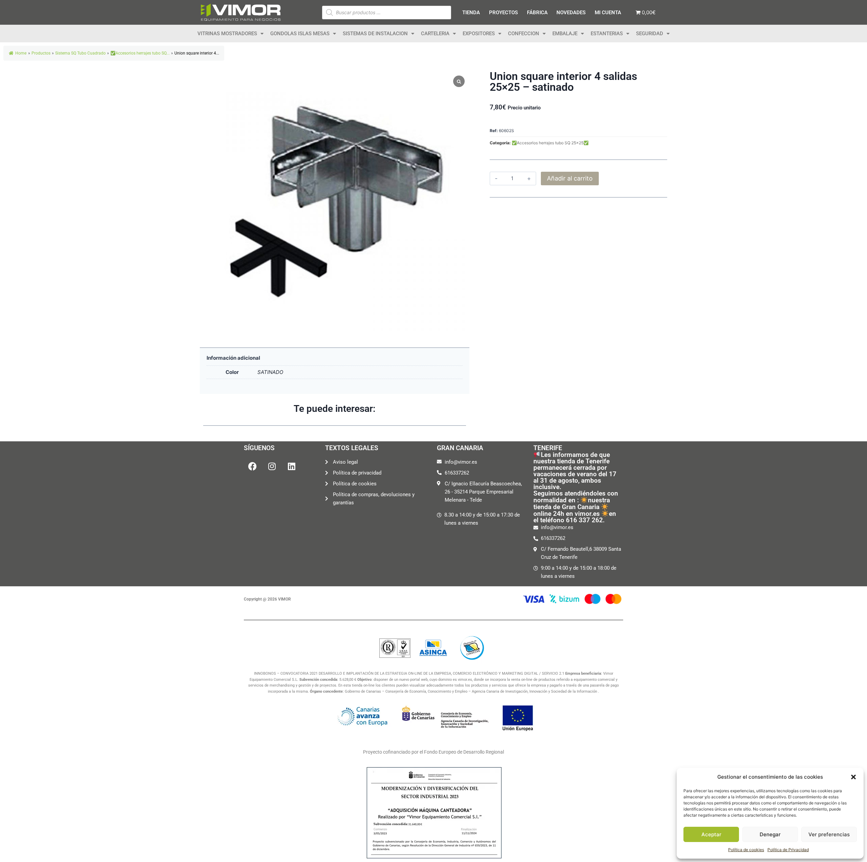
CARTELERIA (435, 33)
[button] (853, 777)
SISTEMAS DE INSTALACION (375, 33)
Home (20, 53)
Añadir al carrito (570, 178)
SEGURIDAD (649, 33)
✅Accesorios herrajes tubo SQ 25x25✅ (550, 142)
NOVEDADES (571, 12)
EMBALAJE (564, 33)
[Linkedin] (291, 466)
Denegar (770, 834)
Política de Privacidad (788, 849)
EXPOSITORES (479, 33)
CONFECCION (523, 33)
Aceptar (711, 834)
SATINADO (270, 372)
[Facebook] (252, 466)
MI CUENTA (608, 12)
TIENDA (471, 12)
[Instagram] (271, 466)
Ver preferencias (829, 834)
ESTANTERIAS (607, 33)
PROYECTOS (503, 12)
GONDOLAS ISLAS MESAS (300, 33)
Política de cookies (746, 849)
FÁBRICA (537, 12)
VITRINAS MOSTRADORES (227, 33)
